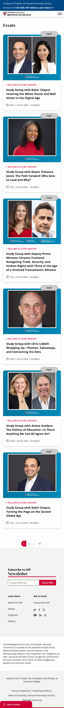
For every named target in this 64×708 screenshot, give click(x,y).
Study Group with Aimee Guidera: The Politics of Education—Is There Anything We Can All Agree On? (30, 430)
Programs (13, 615)
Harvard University (32, 700)
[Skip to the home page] (29, 14)
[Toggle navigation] (58, 14)
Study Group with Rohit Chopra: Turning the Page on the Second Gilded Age (28, 512)
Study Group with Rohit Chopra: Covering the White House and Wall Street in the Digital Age (31, 94)
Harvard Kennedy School (41, 695)
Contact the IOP (42, 602)
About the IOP (15, 602)
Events (11, 608)
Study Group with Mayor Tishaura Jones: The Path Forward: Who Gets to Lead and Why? (30, 176)
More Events (13, 704)
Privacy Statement (20, 690)
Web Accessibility (17, 695)
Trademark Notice (41, 690)
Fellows (12, 621)
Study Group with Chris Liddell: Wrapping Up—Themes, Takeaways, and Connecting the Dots (31, 348)
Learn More (45, 7)
